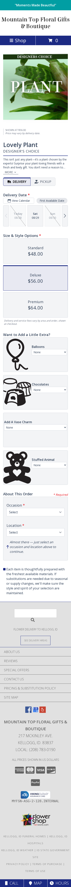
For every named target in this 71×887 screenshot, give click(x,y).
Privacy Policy (17, 864)
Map (37, 883)
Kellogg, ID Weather (17, 850)
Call (13, 883)
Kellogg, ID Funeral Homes (25, 836)
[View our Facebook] (28, 711)
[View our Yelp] (42, 711)
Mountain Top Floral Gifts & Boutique (35, 23)
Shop (20, 40)
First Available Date (52, 200)
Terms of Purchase (47, 864)
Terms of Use (35, 871)
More (9, 172)
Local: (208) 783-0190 (35, 749)
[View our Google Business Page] (35, 711)
